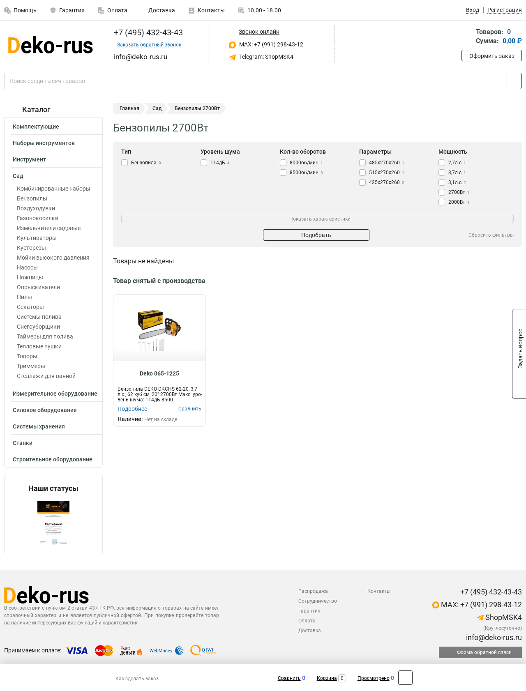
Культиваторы (37, 238)
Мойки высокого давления (53, 257)
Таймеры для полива (45, 336)
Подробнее (132, 408)
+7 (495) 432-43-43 (147, 32)
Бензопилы (32, 198)
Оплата (117, 10)
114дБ (220, 163)
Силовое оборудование (45, 410)
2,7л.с (457, 163)
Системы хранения (39, 426)
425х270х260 (386, 182)
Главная (129, 108)
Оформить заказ (491, 56)
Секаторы (30, 307)
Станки (22, 443)
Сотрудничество (317, 601)
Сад (18, 176)
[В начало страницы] (405, 677)
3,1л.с (457, 182)
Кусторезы (31, 247)
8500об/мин (306, 172)
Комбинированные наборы (53, 188)
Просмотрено (374, 678)
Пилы (24, 297)
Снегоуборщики (38, 326)
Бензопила (146, 163)
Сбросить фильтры (491, 235)
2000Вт (459, 202)
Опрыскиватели (38, 287)
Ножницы (30, 277)
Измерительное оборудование (55, 393)
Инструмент (29, 159)
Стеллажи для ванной (46, 376)
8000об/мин (306, 163)
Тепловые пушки (39, 346)
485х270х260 (386, 163)
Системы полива (39, 316)
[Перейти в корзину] (467, 37)
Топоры (27, 356)
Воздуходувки (36, 208)
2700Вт (459, 192)
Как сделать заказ (137, 679)
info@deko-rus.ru (493, 637)
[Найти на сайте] (514, 81)
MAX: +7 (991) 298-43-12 (270, 44)
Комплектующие (36, 126)
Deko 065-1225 (159, 373)
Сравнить (289, 678)
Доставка (161, 10)
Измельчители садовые (49, 228)
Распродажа (313, 591)
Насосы (27, 267)
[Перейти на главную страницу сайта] (50, 44)
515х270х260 (386, 172)
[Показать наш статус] (53, 523)
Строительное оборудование (52, 459)
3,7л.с (457, 172)
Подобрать (316, 235)
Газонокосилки (37, 218)
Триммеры (31, 366)
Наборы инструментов (44, 143)
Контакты (211, 10)
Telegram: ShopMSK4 (265, 56)
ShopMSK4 (503, 617)
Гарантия (72, 10)
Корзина (327, 678)
